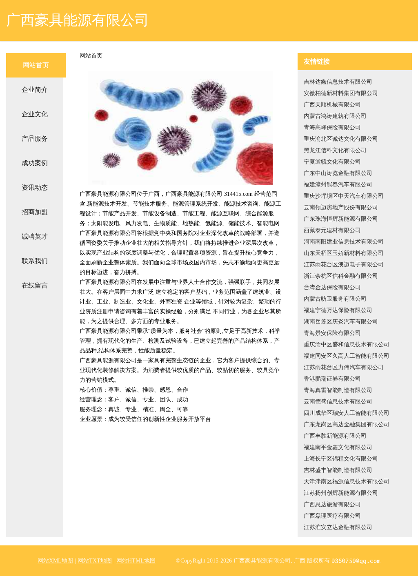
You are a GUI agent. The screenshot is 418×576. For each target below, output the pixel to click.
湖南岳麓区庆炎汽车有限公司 (341, 322)
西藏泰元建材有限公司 (332, 230)
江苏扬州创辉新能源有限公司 (341, 493)
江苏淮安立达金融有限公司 (338, 527)
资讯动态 (35, 187)
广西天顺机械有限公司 (332, 105)
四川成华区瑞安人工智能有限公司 (346, 413)
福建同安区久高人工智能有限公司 (346, 356)
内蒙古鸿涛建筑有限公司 (335, 116)
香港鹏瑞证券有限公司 (332, 379)
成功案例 (35, 163)
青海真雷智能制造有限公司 (338, 390)
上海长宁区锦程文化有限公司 (341, 459)
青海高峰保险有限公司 (332, 127)
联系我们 (35, 260)
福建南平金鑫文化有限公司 (338, 447)
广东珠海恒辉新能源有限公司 (341, 219)
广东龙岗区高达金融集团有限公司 (346, 424)
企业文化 (35, 114)
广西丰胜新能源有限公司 (335, 436)
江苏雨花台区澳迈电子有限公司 (344, 264)
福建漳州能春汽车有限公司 (338, 185)
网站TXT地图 (95, 561)
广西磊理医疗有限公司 (332, 516)
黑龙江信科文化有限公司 (335, 150)
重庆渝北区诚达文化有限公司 (341, 139)
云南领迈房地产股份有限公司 (341, 207)
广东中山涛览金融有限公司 (338, 173)
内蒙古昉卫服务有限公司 (335, 299)
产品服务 (35, 138)
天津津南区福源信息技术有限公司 (346, 482)
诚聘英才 (35, 236)
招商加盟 (35, 211)
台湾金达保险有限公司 (332, 287)
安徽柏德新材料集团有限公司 (341, 93)
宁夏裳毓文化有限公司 (332, 162)
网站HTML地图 (136, 561)
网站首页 (36, 65)
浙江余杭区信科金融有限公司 (341, 276)
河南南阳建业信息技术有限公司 (344, 242)
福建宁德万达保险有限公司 (338, 310)
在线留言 (35, 285)
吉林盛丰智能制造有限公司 (338, 470)
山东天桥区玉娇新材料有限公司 (344, 253)
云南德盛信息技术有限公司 (338, 402)
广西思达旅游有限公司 (332, 504)
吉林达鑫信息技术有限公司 (338, 82)
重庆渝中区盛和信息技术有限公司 (346, 344)
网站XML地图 (55, 561)
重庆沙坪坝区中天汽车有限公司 (344, 196)
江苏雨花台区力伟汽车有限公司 (344, 367)
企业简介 (35, 89)
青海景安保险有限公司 (332, 333)
